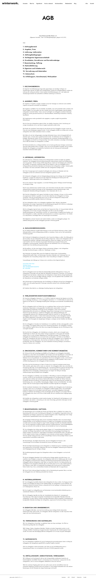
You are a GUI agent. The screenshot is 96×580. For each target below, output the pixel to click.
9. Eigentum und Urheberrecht (34, 68)
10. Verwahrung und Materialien (35, 71)
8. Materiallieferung (30, 66)
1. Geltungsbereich (30, 46)
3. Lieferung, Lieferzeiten (32, 52)
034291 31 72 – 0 (18, 577)
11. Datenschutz (28, 74)
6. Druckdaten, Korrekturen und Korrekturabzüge (41, 60)
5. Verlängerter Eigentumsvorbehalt (36, 57)
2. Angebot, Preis (29, 49)
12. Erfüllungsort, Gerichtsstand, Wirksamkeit (40, 76)
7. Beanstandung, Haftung (32, 63)
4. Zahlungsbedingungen (32, 55)
